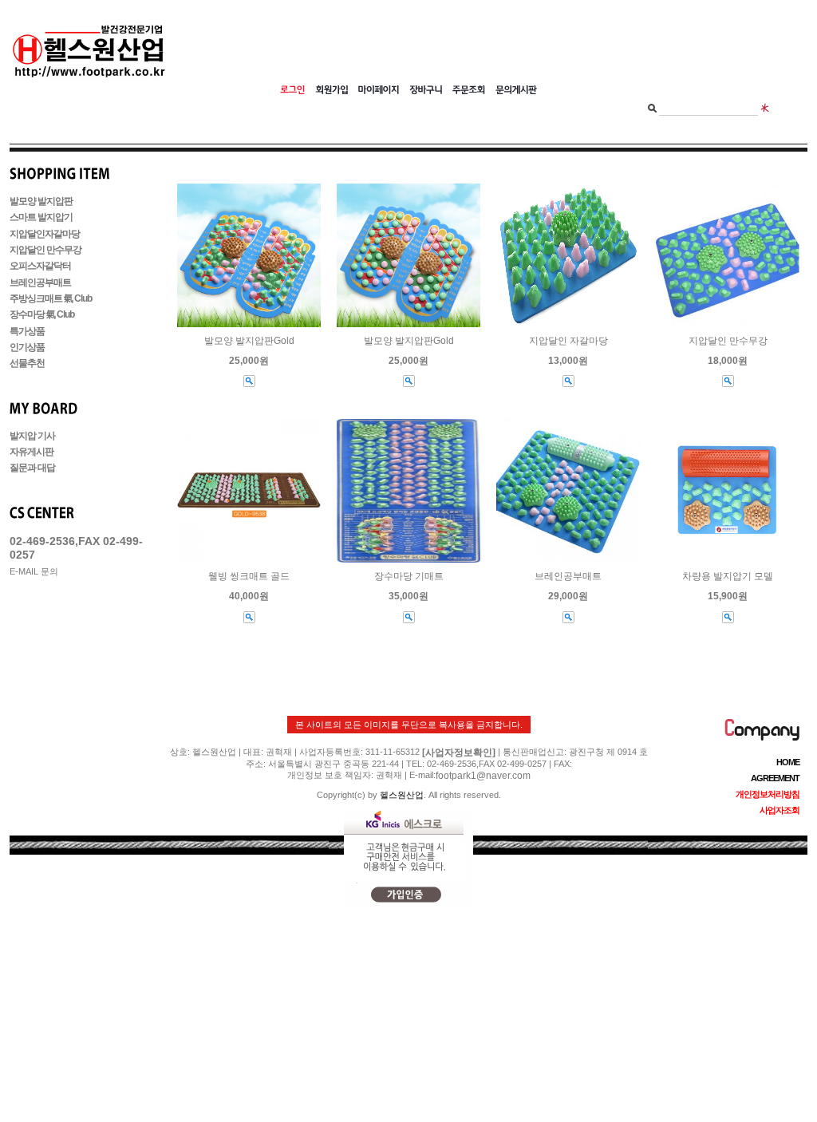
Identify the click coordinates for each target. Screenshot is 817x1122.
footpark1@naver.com (483, 775)
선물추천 (27, 363)
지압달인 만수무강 (45, 249)
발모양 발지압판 (41, 201)
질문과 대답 (32, 468)
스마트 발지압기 (41, 217)
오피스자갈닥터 (40, 266)
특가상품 (27, 331)
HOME (787, 762)
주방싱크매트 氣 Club (51, 298)
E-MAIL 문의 (34, 571)
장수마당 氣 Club (42, 315)
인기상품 (27, 347)
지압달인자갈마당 (45, 233)
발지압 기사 (32, 435)
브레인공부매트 (40, 282)
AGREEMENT (775, 778)
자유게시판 (31, 451)
